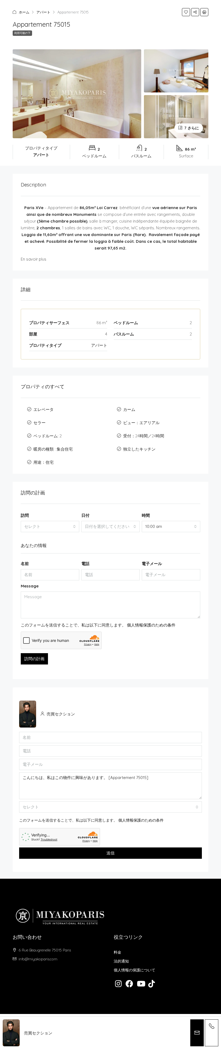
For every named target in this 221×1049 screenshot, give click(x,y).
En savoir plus (33, 259)
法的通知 (121, 961)
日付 (85, 515)
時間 (146, 515)
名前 (25, 563)
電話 (85, 563)
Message (30, 585)
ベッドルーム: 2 (47, 435)
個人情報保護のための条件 (151, 625)
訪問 (25, 515)
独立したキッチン (139, 449)
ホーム (24, 12)
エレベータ (43, 409)
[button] (186, 12)
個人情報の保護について (134, 970)
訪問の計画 (34, 658)
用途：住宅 (43, 462)
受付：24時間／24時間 (143, 435)
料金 (117, 952)
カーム (129, 409)
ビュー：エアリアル (141, 422)
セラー (39, 422)
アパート (43, 12)
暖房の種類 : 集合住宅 (53, 449)
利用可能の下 (22, 33)
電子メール (152, 563)
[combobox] (50, 526)
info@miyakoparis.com (38, 959)
